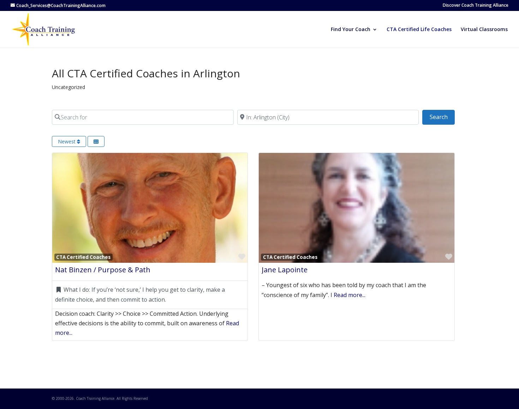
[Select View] (96, 141)
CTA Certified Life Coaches (419, 29)
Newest (67, 141)
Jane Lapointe (285, 269)
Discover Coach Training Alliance (475, 5)
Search (442, 117)
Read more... (349, 295)
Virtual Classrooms (484, 29)
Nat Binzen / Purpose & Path (102, 269)
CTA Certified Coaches (83, 257)
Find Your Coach (350, 29)
